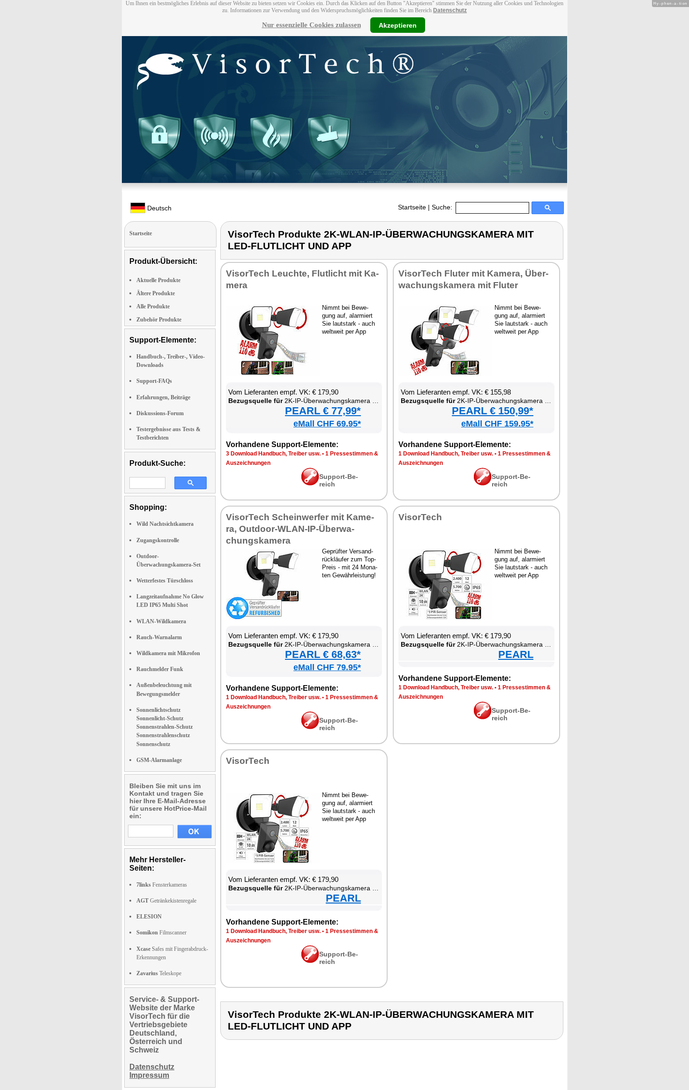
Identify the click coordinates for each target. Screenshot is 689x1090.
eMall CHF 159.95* (497, 423)
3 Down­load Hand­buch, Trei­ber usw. (273, 453)
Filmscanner (161, 932)
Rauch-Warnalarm (159, 637)
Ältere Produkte (155, 293)
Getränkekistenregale (166, 900)
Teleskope (158, 973)
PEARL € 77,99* (323, 411)
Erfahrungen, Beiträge (163, 397)
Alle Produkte (153, 306)
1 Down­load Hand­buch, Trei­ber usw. (445, 453)
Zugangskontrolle (157, 540)
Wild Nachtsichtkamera (165, 524)
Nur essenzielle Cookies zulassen (311, 25)
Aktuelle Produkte (158, 280)
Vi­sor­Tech (420, 517)
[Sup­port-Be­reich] (310, 483)
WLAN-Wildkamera (161, 621)
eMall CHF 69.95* (327, 423)
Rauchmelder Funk (159, 669)
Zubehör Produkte (158, 319)
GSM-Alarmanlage (159, 760)
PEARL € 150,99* (492, 411)
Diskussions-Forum (160, 413)
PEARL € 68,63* (323, 654)
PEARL (515, 654)
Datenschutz (450, 10)
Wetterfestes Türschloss (164, 580)
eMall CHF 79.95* (327, 667)
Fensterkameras (161, 884)
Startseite (412, 207)
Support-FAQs (154, 381)
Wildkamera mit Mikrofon (168, 653)
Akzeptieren (398, 25)
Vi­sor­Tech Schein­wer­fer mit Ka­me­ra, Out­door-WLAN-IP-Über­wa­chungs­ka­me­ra (300, 528)
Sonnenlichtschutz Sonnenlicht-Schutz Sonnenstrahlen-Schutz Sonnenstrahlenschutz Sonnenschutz (164, 727)
